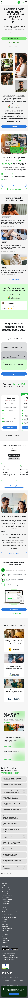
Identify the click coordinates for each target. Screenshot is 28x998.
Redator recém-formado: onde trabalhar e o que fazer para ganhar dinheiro (13, 271)
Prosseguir (14, 994)
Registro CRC (14, 980)
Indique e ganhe (5, 930)
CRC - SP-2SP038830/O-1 (8, 959)
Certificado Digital (6, 891)
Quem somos (5, 926)
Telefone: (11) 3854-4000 (8, 955)
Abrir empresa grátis (14, 38)
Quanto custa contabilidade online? (10, 911)
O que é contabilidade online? (9, 917)
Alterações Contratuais (7, 895)
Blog (3, 936)
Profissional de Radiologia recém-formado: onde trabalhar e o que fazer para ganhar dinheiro (13, 247)
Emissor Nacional (6, 901)
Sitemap (21, 980)
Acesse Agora (7, 722)
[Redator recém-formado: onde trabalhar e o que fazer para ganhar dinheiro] (14, 259)
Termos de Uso (19, 990)
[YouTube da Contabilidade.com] (8, 973)
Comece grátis (10, 427)
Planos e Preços (5, 909)
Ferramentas (5, 940)
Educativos (4, 942)
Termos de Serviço (5, 980)
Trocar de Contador (6, 887)
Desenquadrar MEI (14, 553)
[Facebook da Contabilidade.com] (11, 973)
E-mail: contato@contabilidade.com (10, 957)
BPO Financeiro (5, 897)
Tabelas (4, 938)
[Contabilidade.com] (2, 2)
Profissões (4, 919)
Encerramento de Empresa (8, 893)
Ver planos (14, 126)
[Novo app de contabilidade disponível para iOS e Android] (6, 949)
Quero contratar (14, 609)
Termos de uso (5, 977)
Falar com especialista (15, 189)
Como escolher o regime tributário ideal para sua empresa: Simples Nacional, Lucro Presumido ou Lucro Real (13, 222)
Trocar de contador (14, 42)
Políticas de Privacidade (15, 977)
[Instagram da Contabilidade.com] (3, 973)
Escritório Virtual (5, 903)
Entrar (22, 2)
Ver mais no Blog (14, 279)
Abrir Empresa (5, 885)
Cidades (4, 921)
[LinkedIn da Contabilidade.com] (5, 973)
